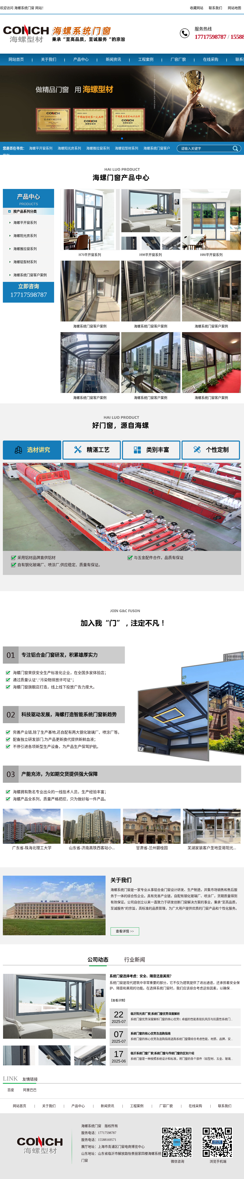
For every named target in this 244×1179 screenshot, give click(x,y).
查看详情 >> (125, 931)
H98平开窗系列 (150, 255)
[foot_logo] (38, 1162)
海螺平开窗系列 (40, 148)
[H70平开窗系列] (89, 219)
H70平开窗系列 (90, 255)
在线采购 (210, 59)
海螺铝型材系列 (126, 148)
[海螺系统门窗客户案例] (89, 291)
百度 (10, 1090)
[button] (118, 138)
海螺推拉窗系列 (98, 148)
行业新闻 (134, 960)
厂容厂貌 (178, 59)
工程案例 (145, 59)
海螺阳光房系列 (69, 148)
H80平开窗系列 (211, 255)
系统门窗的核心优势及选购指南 (151, 1033)
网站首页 (16, 59)
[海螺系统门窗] (64, 50)
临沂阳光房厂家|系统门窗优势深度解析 (155, 1014)
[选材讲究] (122, 507)
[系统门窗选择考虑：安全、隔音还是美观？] (54, 1064)
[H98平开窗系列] (150, 219)
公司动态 (97, 960)
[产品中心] (122, 184)
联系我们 (215, 8)
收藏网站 (196, 8)
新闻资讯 (113, 59)
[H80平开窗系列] (211, 219)
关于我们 (48, 59)
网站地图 (234, 8)
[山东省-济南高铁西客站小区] (32, 826)
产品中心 (81, 59)
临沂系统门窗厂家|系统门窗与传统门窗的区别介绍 (162, 1053)
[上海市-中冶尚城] (212, 826)
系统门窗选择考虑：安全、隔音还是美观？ (141, 976)
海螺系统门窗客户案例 (30, 275)
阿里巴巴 (29, 1090)
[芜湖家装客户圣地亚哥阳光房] (152, 826)
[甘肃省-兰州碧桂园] (92, 826)
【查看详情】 (118, 1000)
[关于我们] (54, 934)
